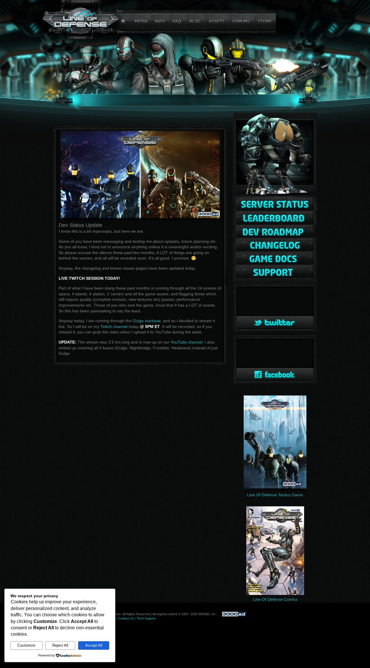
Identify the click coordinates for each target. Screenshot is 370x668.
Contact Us (126, 618)
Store (265, 19)
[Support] (275, 272)
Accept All (93, 645)
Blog (195, 19)
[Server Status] (275, 205)
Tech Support (146, 618)
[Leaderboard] (275, 218)
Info (160, 19)
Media (141, 19)
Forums (241, 19)
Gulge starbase (147, 320)
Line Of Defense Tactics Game (275, 494)
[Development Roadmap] (275, 231)
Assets (217, 19)
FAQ (177, 19)
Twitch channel (113, 326)
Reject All (60, 645)
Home (86, 19)
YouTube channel (186, 342)
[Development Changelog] (275, 245)
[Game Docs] (275, 259)
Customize (26, 645)
